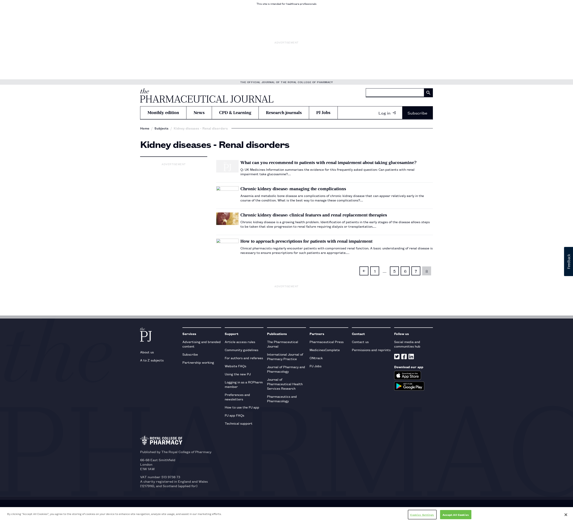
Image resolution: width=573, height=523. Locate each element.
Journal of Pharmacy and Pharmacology (286, 369)
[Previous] (363, 270)
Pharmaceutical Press (327, 341)
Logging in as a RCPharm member (244, 384)
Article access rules (240, 341)
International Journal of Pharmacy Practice (285, 356)
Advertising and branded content (201, 343)
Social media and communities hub (407, 343)
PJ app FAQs (234, 415)
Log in (384, 112)
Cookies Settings (422, 514)
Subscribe (417, 112)
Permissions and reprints (371, 349)
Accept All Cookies (456, 514)
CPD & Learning (235, 112)
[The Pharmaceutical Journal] (206, 95)
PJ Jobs (323, 112)
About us (147, 352)
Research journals (284, 112)
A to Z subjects (152, 360)
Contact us (360, 341)
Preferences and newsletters (237, 396)
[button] (568, 261)
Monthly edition (163, 112)
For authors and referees (244, 357)
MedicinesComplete (325, 349)
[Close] (566, 515)
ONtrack (316, 357)
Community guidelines (241, 349)
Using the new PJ (238, 374)
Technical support (238, 423)
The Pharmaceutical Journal (282, 343)
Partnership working (198, 362)
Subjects (161, 128)
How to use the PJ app (242, 407)
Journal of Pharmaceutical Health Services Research (285, 384)
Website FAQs (235, 365)
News (199, 112)
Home (144, 128)
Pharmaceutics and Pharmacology (282, 398)
